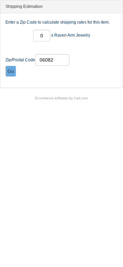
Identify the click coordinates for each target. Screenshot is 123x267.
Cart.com (81, 98)
